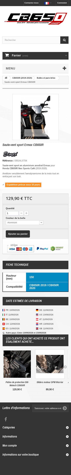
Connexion (62, 3)
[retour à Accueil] (6, 78)
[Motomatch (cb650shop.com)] (35, 18)
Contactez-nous (31, 3)
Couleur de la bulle (16, 218)
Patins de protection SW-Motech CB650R (17, 383)
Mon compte (9, 445)
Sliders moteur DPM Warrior (50, 382)
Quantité (10, 208)
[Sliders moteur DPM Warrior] (50, 364)
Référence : (8, 160)
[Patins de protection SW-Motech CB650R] (17, 364)
